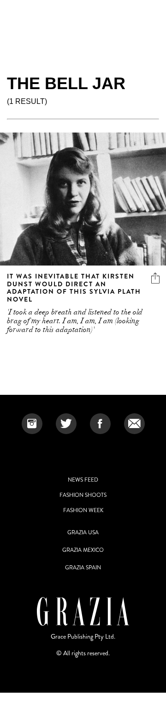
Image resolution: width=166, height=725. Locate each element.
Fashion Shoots (83, 495)
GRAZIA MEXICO (83, 550)
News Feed (83, 480)
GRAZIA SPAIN (83, 567)
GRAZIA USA (83, 532)
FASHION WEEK (83, 510)
